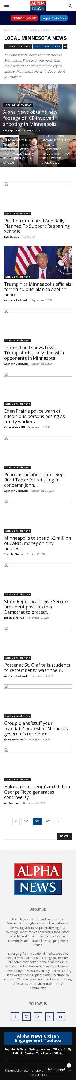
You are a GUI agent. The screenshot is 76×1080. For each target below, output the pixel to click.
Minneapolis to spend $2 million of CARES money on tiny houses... (37, 543)
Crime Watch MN (14, 427)
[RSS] (38, 1016)
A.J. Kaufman (12, 802)
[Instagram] (26, 1016)
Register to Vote (15, 1049)
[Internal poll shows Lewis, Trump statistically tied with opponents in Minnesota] (38, 325)
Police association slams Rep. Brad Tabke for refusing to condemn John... (34, 480)
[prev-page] (16, 821)
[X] (49, 1016)
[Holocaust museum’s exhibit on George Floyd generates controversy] (38, 764)
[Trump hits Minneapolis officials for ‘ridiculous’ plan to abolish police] (38, 262)
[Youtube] (61, 1016)
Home (8, 30)
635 (26, 821)
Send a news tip (24, 18)
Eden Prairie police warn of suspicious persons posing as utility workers (34, 416)
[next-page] (58, 821)
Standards (41, 1075)
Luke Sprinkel (11, 130)
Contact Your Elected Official (44, 1053)
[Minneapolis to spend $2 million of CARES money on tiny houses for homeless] (38, 516)
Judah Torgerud (14, 617)
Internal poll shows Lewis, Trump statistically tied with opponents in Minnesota (34, 353)
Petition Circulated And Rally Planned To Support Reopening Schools (37, 226)
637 (48, 821)
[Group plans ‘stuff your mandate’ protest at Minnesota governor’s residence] (38, 701)
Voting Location (40, 1049)
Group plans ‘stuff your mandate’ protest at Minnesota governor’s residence (37, 728)
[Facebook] (15, 1016)
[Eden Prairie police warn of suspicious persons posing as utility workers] (38, 389)
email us (10, 979)
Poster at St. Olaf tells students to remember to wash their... (37, 667)
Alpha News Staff (15, 739)
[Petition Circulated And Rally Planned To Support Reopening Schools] (38, 198)
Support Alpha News (54, 18)
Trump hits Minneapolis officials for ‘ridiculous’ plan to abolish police (37, 289)
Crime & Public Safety (18, 46)
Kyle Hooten (11, 237)
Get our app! (55, 1069)
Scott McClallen (14, 554)
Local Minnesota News (39, 30)
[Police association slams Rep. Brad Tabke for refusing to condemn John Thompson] (38, 452)
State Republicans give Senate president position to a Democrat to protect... (36, 607)
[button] (7, 6)
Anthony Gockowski (16, 300)
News (19, 30)
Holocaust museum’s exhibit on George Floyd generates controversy (37, 792)
